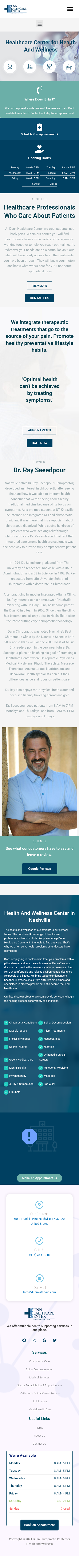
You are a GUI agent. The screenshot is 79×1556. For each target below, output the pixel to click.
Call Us (39, 1250)
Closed (53, 183)
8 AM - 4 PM (62, 1493)
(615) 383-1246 (39, 1254)
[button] (70, 9)
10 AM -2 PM (68, 178)
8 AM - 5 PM (32, 167)
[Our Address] (39, 1205)
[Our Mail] (40, 1278)
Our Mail (39, 1288)
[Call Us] (39, 1241)
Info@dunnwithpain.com (39, 1292)
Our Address (39, 1214)
